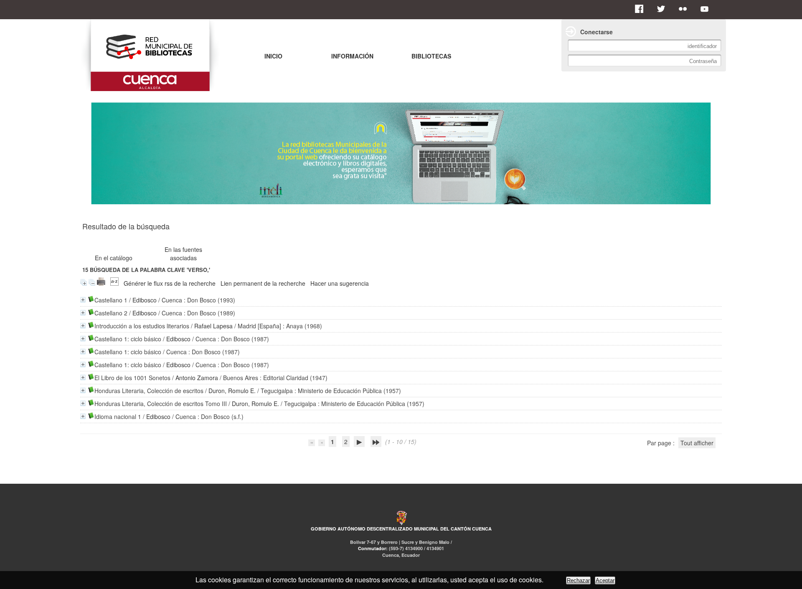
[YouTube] (706, 9)
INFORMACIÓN (352, 56)
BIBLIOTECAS (431, 56)
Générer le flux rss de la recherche (170, 283)
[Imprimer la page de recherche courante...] (101, 283)
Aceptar (605, 580)
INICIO (273, 56)
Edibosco (144, 300)
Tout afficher (696, 443)
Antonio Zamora (196, 377)
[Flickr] (685, 9)
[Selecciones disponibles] (114, 283)
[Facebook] (641, 9)
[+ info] (83, 299)
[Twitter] (663, 9)
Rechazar (578, 580)
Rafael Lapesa (213, 326)
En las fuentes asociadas (183, 253)
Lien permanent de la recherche (263, 283)
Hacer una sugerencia (339, 283)
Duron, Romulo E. (232, 390)
